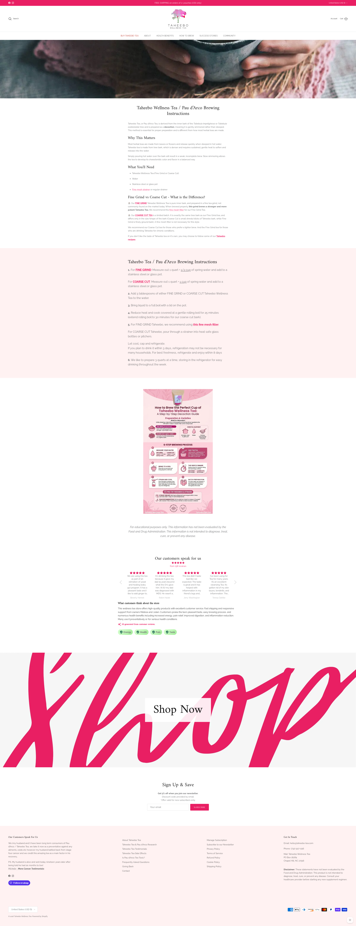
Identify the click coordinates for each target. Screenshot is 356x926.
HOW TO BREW (186, 36)
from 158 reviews (178, 566)
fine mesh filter (176, 210)
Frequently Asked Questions (135, 862)
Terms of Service (215, 853)
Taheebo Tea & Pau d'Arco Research (139, 844)
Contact (126, 871)
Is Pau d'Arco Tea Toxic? (133, 857)
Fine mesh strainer (141, 189)
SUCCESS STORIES (209, 36)
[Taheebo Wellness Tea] (178, 19)
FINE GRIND (141, 203)
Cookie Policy (213, 862)
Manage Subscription (217, 840)
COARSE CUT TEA (144, 215)
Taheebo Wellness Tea (23, 916)
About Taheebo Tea (131, 840)
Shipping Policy (214, 866)
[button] (121, 582)
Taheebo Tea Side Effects (134, 853)
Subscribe (199, 807)
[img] (178, 562)
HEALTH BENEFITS (165, 36)
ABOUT (147, 36)
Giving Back (128, 866)
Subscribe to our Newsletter (220, 844)
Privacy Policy (213, 849)
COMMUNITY (229, 36)
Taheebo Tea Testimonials (134, 849)
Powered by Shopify (40, 916)
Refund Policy (213, 857)
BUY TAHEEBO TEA (130, 36)
